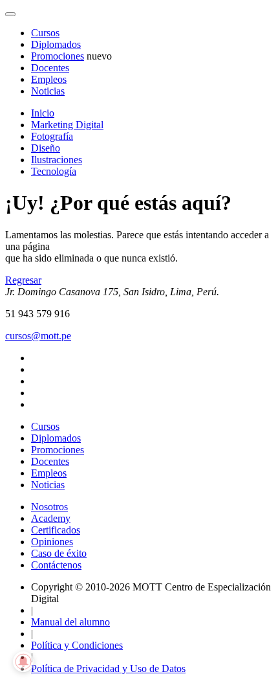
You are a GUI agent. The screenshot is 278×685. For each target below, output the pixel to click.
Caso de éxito (59, 553)
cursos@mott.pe (38, 335)
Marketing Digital (67, 124)
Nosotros (49, 506)
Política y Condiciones (77, 645)
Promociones (57, 56)
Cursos (45, 32)
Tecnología (53, 171)
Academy (50, 518)
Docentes (50, 67)
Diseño (45, 147)
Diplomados (56, 44)
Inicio (42, 112)
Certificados (55, 529)
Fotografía (52, 136)
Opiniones (52, 541)
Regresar (23, 280)
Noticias (48, 90)
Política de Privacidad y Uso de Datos (108, 668)
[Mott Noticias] (10, 14)
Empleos (49, 79)
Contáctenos (56, 564)
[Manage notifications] (23, 661)
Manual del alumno (70, 621)
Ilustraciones (56, 159)
